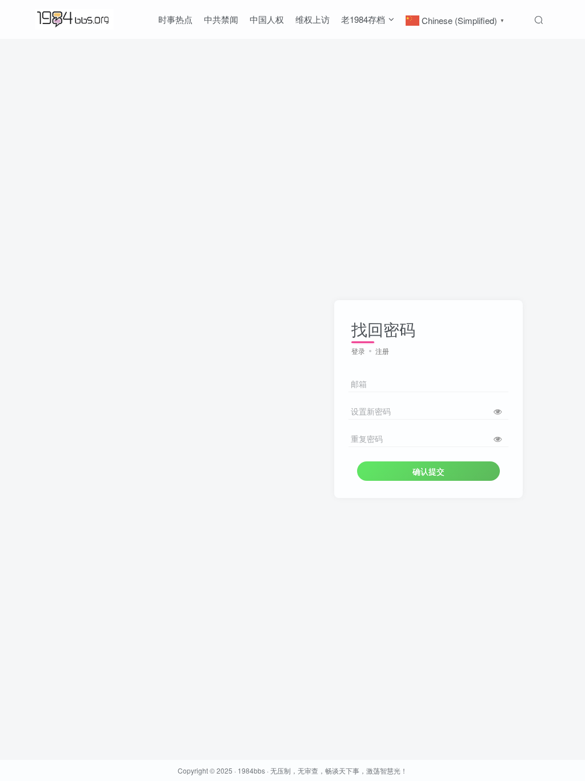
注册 (382, 351)
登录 (358, 351)
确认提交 (428, 471)
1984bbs (251, 770)
